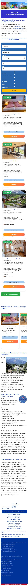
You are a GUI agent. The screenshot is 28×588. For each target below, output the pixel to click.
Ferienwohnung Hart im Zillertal (14, 521)
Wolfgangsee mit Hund (6, 566)
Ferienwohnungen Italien (7, 548)
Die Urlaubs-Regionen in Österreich (9, 531)
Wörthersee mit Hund (6, 575)
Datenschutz (12, 584)
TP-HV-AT (20, 584)
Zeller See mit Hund (6, 568)
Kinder (3, 66)
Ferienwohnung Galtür (14, 519)
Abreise (4, 55)
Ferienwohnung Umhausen (14, 526)
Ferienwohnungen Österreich (8, 544)
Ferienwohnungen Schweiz (7, 546)
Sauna (3, 84)
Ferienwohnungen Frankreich (8, 551)
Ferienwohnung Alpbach (14, 516)
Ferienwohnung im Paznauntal (12, 536)
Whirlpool (4, 81)
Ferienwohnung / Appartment (15, 504)
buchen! (14, 507)
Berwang (17, 26)
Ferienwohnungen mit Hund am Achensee (11, 559)
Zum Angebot (14, 136)
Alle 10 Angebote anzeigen (10, 294)
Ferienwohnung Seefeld (14, 525)
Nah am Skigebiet (6, 87)
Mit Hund (4, 73)
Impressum (7, 584)
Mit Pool (4, 78)
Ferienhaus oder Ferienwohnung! (6, 507)
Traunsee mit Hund (5, 574)
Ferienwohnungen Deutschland (8, 549)
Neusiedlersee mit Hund (7, 565)
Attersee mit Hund (5, 570)
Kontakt (16, 584)
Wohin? (3, 44)
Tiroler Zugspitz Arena (18, 28)
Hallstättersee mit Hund (7, 561)
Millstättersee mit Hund (6, 563)
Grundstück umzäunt (7, 76)
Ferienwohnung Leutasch (14, 523)
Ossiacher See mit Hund (7, 572)
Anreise (4, 49)
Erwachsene (5, 61)
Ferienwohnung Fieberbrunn (14, 517)
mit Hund (14, 506)
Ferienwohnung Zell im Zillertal (14, 528)
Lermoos (20, 475)
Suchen (14, 90)
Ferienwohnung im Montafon (8, 534)
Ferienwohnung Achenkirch (14, 514)
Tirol (20, 33)
